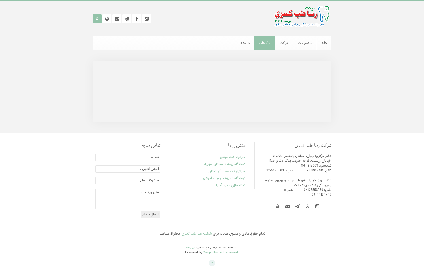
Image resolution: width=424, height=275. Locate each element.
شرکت (284, 43)
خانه (324, 43)
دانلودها (245, 43)
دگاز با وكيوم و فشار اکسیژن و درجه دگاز (292, 103)
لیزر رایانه (190, 247)
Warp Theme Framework (221, 253)
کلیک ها (136, 95)
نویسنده (217, 95)
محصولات (305, 43)
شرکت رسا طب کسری (197, 234)
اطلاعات (264, 43)
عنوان (316, 95)
